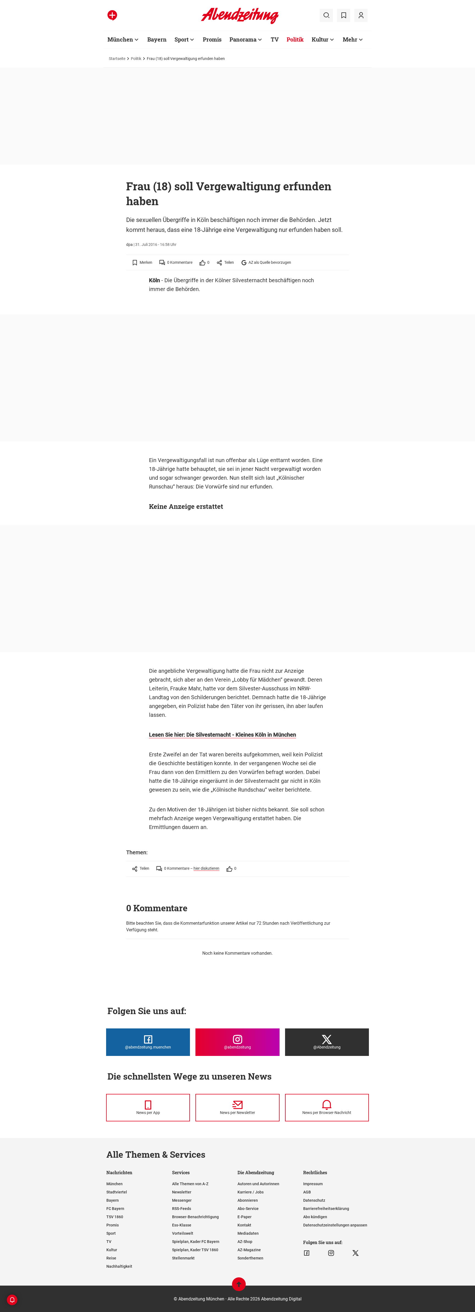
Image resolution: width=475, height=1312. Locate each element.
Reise (111, 1258)
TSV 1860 (114, 1217)
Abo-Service (248, 1208)
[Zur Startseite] (239, 23)
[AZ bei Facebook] (306, 1253)
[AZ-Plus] (112, 15)
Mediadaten (248, 1233)
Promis (212, 39)
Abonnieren (248, 1200)
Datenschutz (314, 1200)
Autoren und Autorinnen (258, 1184)
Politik (295, 39)
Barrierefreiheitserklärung (326, 1208)
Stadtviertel (116, 1192)
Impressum (313, 1184)
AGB (307, 1192)
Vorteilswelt (182, 1233)
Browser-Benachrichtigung (195, 1217)
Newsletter (181, 1192)
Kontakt (244, 1225)
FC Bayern (115, 1208)
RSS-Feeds (181, 1208)
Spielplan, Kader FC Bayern (195, 1241)
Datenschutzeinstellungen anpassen (335, 1225)
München (120, 39)
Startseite (117, 58)
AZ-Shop (245, 1241)
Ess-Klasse (181, 1225)
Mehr (350, 39)
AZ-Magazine (249, 1250)
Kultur (320, 39)
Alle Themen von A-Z (190, 1184)
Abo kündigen (315, 1217)
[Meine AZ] (361, 15)
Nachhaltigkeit (119, 1266)
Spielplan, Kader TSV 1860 (195, 1250)
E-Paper (245, 1217)
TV (275, 39)
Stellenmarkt (183, 1258)
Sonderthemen (250, 1258)
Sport (182, 39)
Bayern (157, 39)
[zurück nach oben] (238, 1287)
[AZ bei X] (355, 1253)
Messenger (182, 1200)
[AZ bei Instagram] (331, 1253)
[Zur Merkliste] (343, 15)
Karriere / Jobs (251, 1192)
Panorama (243, 39)
